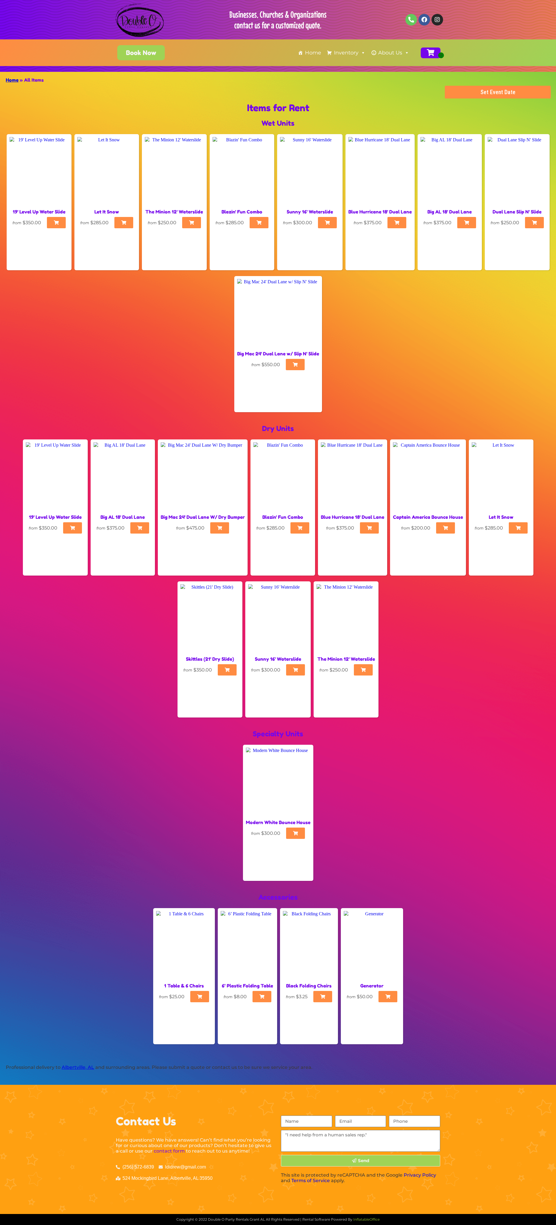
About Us (390, 53)
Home (313, 53)
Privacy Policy (420, 1175)
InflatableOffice (366, 1219)
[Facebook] (424, 19)
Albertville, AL (78, 1067)
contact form (169, 1151)
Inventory (346, 53)
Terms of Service (310, 1180)
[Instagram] (437, 19)
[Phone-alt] (411, 19)
